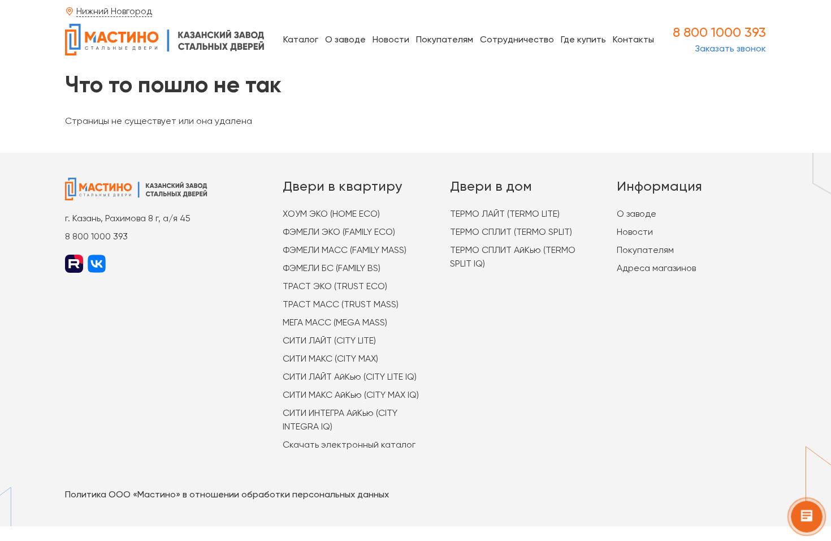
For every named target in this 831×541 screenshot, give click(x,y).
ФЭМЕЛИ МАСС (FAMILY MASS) (344, 249)
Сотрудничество (517, 39)
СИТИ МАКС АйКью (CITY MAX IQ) (351, 394)
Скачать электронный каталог (349, 444)
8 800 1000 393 (719, 32)
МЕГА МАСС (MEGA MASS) (335, 322)
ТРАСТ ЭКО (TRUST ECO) (335, 286)
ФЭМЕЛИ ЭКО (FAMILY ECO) (339, 231)
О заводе (345, 39)
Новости (391, 39)
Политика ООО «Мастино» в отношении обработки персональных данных (227, 494)
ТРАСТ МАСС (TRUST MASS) (341, 304)
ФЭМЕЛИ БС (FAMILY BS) (331, 268)
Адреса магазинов (656, 268)
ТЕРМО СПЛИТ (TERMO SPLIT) (511, 231)
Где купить (583, 39)
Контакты (633, 39)
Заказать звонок (730, 48)
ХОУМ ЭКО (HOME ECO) (331, 213)
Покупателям (444, 39)
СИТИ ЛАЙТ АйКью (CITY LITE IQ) (350, 376)
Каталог (300, 39)
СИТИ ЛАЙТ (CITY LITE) (329, 340)
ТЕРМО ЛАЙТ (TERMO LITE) (505, 213)
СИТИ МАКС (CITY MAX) (330, 358)
